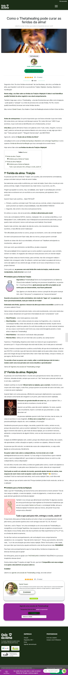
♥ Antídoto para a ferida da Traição (18, 159)
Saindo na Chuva (34, 505)
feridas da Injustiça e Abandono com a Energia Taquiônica (39, 141)
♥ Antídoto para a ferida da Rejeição (18, 164)
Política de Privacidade (51, 668)
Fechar (25, 152)
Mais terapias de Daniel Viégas (34, 71)
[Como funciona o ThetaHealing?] (66, 337)
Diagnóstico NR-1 (28, 640)
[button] (27, 592)
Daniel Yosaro (23, 584)
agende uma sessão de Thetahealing (23, 573)
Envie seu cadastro (52, 637)
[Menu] (55, 6)
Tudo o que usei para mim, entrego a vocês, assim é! (25, 167)
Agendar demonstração (30, 644)
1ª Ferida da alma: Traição (12, 156)
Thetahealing (29, 280)
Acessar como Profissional (54, 640)
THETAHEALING (33, 556)
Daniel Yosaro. (17, 109)
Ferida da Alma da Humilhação (20, 143)
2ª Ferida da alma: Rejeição (13, 161)
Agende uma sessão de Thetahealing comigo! (25, 367)
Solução (26, 637)
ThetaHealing (34, 56)
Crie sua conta (63, 1)
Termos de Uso (59, 668)
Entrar (25, 642)
